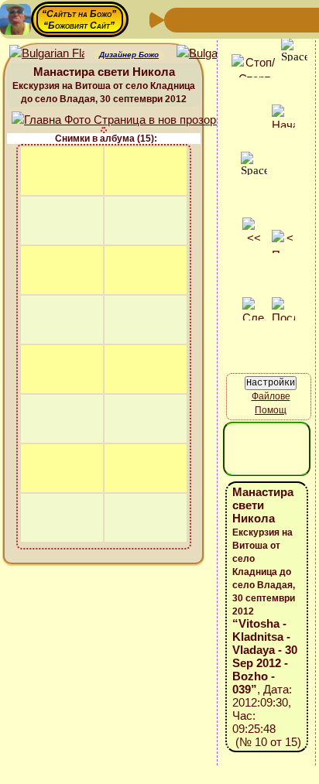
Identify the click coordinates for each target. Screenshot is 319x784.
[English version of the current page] (47, 53)
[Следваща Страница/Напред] (203, 19)
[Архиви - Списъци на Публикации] (227, 19)
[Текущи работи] (277, 19)
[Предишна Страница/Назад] (178, 19)
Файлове (271, 396)
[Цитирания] (252, 19)
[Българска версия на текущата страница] (214, 53)
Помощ (270, 410)
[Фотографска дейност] (302, 19)
